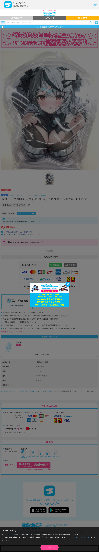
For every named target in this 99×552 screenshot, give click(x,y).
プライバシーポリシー (82, 537)
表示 (95, 5)
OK (49, 547)
